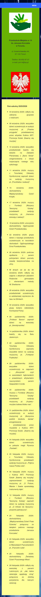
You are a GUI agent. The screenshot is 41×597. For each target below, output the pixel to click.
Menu (34, 5)
